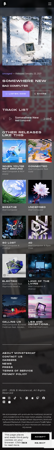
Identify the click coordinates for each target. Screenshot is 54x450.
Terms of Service (17, 371)
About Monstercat (19, 353)
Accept (40, 437)
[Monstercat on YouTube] (4, 398)
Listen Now (17, 94)
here (24, 442)
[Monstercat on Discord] (4, 402)
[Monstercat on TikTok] (15, 398)
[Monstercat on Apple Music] (32, 398)
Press (7, 367)
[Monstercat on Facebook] (43, 398)
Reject (40, 443)
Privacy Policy (14, 374)
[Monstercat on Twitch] (37, 398)
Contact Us (12, 357)
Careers (9, 360)
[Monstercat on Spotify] (26, 398)
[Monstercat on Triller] (9, 402)
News (7, 364)
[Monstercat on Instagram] (9, 398)
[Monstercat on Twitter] (21, 398)
